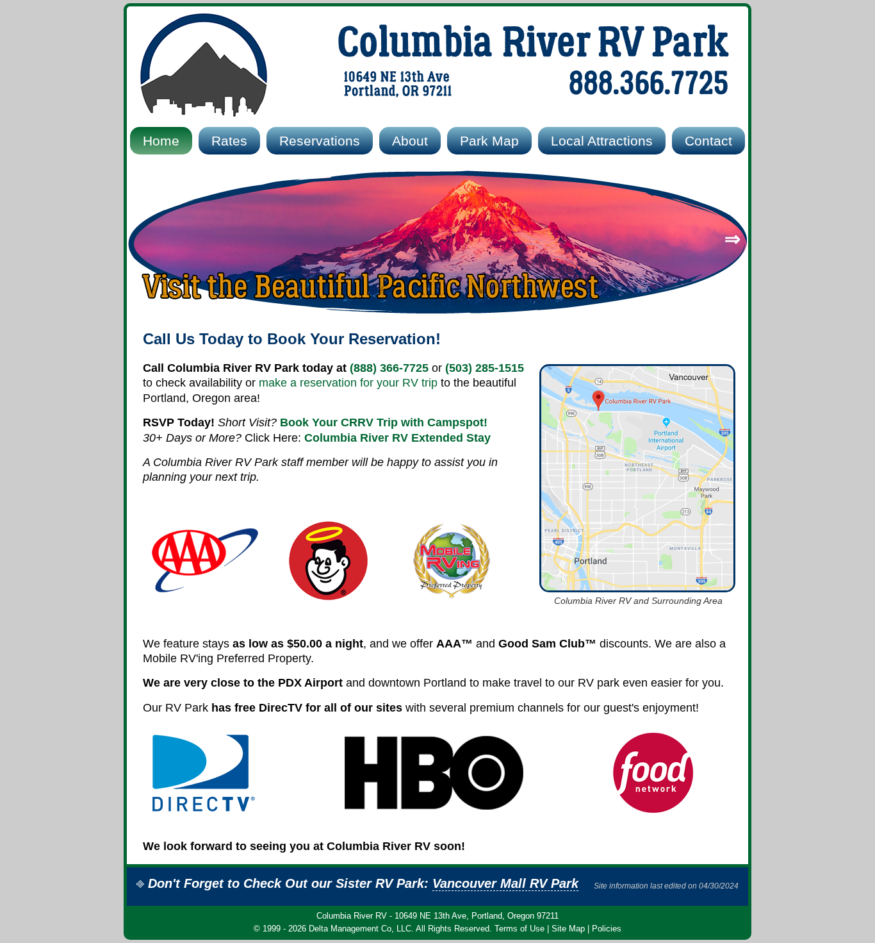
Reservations (319, 140)
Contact (708, 140)
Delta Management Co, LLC (360, 928)
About (410, 140)
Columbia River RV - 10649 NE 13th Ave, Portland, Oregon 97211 (437, 916)
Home (161, 140)
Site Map (568, 928)
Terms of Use (519, 928)
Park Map (489, 140)
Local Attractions (602, 140)
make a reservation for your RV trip (348, 382)
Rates (229, 140)
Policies (606, 928)
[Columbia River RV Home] (200, 116)
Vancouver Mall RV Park (505, 883)
